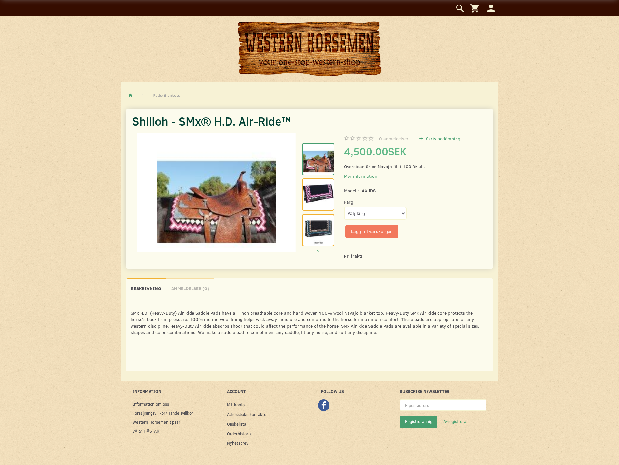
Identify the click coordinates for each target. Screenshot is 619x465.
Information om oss (151, 404)
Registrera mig (418, 421)
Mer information (360, 176)
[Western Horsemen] (309, 48)
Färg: (349, 202)
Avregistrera (454, 421)
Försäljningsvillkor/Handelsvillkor (163, 413)
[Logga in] (491, 8)
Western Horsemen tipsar (156, 422)
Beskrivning (146, 288)
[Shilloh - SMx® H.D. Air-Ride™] (216, 192)
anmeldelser (393, 139)
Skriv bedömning (442, 139)
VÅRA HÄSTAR (146, 431)
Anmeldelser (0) (190, 288)
